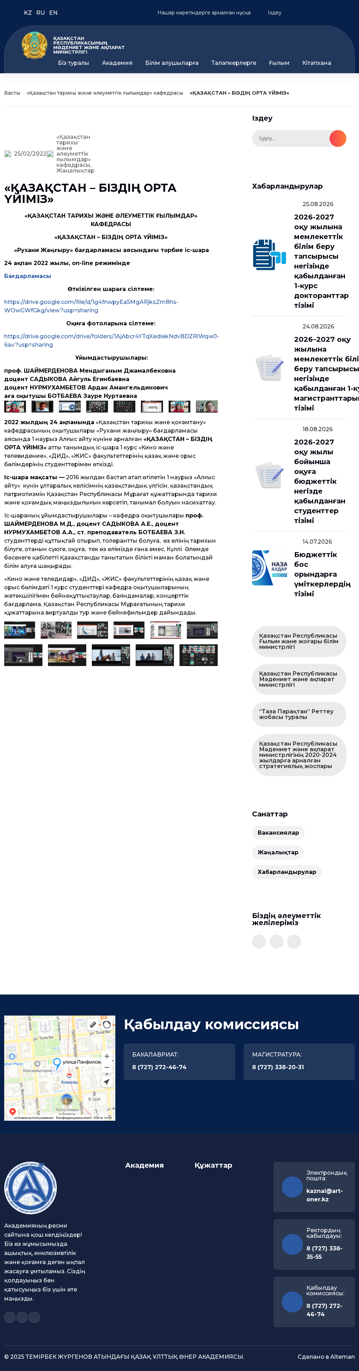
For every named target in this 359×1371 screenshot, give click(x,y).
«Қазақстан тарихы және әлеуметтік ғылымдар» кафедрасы (105, 93)
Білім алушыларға (172, 63)
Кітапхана (316, 63)
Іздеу (274, 12)
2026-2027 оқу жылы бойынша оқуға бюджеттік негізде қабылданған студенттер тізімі (319, 481)
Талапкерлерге (233, 63)
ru (41, 12)
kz (28, 12)
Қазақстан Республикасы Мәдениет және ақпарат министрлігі (298, 679)
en (53, 12)
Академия (117, 63)
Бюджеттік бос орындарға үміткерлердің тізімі (322, 574)
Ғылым (279, 63)
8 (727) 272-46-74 (159, 1067)
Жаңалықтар (75, 170)
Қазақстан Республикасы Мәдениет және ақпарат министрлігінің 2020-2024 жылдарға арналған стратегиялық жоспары (298, 754)
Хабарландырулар (287, 872)
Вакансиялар (278, 832)
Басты (12, 93)
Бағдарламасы (27, 276)
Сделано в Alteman (326, 1356)
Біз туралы (73, 63)
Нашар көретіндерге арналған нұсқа (203, 12)
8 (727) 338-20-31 (278, 1067)
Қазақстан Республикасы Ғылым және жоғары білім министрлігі (298, 641)
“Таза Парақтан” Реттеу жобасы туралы (296, 714)
